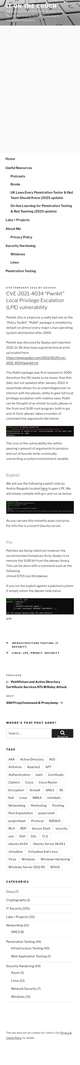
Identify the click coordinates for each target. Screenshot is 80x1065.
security (52, 653)
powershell (46, 813)
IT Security (14, 908)
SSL (34, 836)
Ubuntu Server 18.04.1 (49, 844)
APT (48, 767)
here (44, 488)
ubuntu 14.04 (18, 844)
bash (39, 775)
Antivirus (15, 767)
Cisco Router (48, 782)
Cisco (29, 782)
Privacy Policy (21, 237)
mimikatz (54, 798)
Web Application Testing (29, 956)
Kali (11, 798)
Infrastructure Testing (33, 643)
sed (11, 836)
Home (10, 159)
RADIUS (55, 821)
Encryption (16, 790)
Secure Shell (41, 828)
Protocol (37, 821)
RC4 (11, 828)
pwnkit (37, 653)
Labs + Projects (18, 220)
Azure (15, 973)
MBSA (37, 798)
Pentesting (39, 805)
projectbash (17, 821)
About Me (13, 229)
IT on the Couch (31, 6)
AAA (11, 759)
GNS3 (50, 790)
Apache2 (33, 767)
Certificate (56, 775)
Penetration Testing (21, 271)
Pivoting (58, 805)
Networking (16, 805)
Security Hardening (21, 246)
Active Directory (32, 759)
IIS (61, 790)
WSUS (55, 867)
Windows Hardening (55, 859)
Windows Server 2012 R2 (26, 867)
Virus (12, 859)
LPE (26, 653)
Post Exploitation (20, 813)
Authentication (19, 775)
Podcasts (17, 176)
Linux (14, 262)
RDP (23, 828)
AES (52, 759)
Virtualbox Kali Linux (43, 852)
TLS (45, 836)
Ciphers (14, 782)
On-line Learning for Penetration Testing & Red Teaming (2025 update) (41, 208)
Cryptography (16, 900)
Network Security (24, 989)
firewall (35, 790)
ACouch (49, 287)
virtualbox (15, 852)
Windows (17, 254)
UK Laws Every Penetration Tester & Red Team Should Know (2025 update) (41, 195)
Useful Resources (19, 168)
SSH (22, 836)
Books (15, 184)
